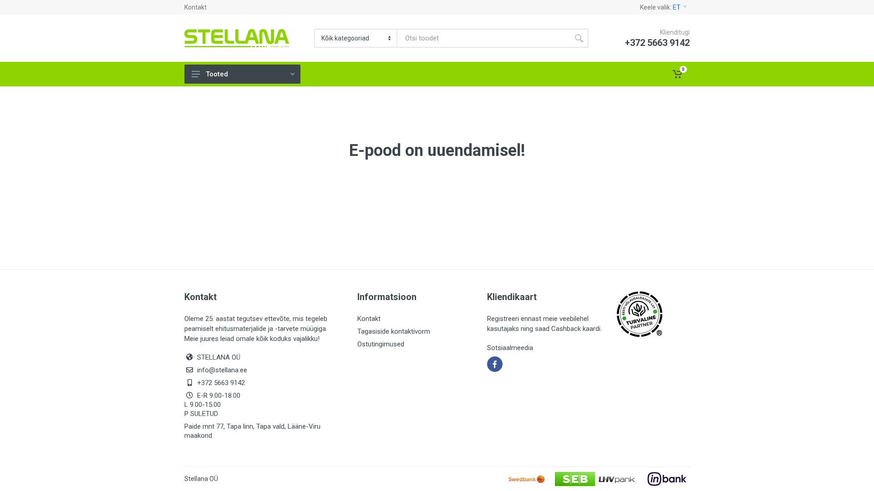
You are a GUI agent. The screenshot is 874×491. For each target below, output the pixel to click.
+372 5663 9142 (221, 383)
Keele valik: (660, 7)
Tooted (217, 74)
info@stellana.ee (222, 370)
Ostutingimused (380, 344)
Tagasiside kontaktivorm (393, 331)
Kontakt (195, 7)
